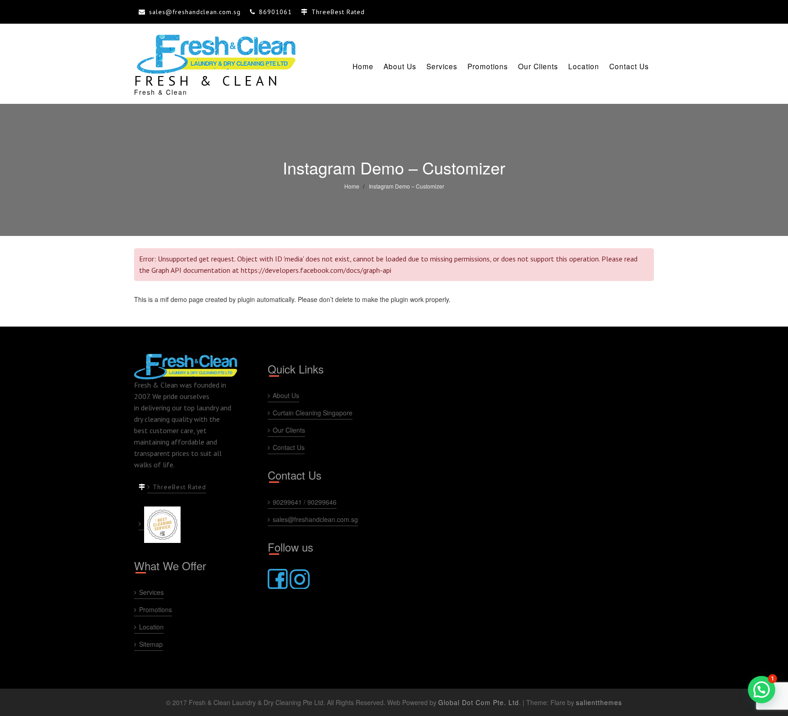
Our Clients (538, 66)
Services (441, 66)
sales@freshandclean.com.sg (195, 12)
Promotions (487, 66)
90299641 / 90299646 (305, 501)
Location (583, 66)
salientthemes (599, 702)
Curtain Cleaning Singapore (313, 412)
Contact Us (629, 66)
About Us (400, 66)
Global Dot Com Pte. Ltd (478, 702)
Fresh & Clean (207, 80)
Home (363, 66)
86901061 (275, 12)
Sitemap (151, 644)
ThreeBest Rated (179, 487)
